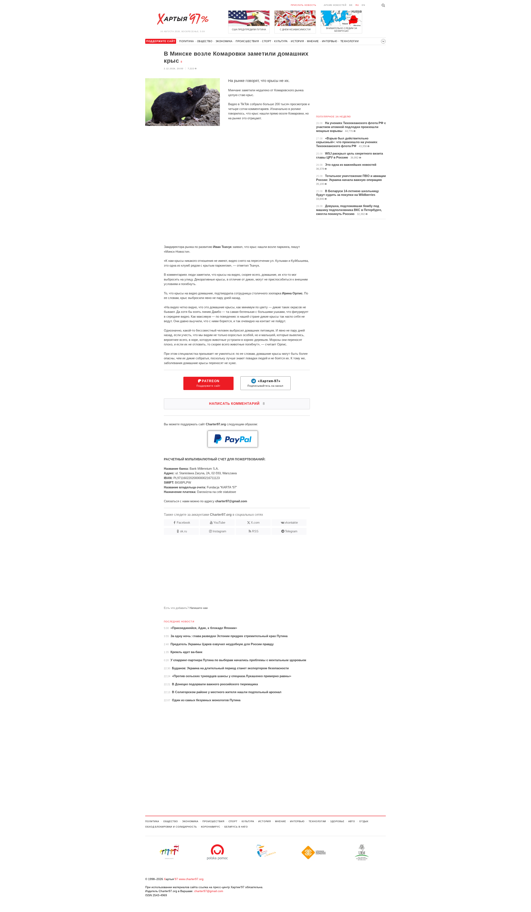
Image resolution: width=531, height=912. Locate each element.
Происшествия (247, 41)
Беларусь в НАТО (236, 826)
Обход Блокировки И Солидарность (171, 826)
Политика (186, 41)
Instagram (219, 531)
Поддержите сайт (208, 383)
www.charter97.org (191, 879)
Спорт (266, 41)
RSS (255, 531)
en (363, 5)
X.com (255, 522)
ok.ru (183, 531)
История (297, 41)
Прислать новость (303, 5)
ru (357, 5)
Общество (204, 41)
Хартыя (182, 19)
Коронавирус (210, 826)
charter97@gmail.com (208, 891)
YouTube (219, 522)
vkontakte (291, 522)
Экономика (224, 41)
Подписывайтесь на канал (265, 383)
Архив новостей (335, 5)
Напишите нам (199, 608)
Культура (281, 41)
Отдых (363, 821)
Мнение (313, 41)
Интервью (329, 41)
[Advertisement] (227, 572)
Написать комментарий (237, 403)
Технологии (349, 41)
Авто (351, 821)
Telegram (291, 531)
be (351, 5)
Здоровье (337, 821)
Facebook (183, 522)
